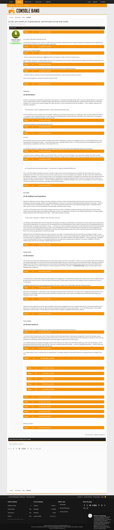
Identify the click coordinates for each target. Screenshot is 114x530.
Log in (30, 32)
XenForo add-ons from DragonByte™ (52, 526)
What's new (28, 2)
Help (102, 497)
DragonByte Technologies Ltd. (72, 526)
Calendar (48, 2)
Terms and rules (88, 497)
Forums (19, 2)
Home (11, 2)
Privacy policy (96, 497)
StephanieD (53, 516)
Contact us (80, 497)
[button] (14, 2)
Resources (38, 2)
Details (81, 526)
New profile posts (64, 508)
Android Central (13, 24)
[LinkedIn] (22, 448)
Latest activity (64, 511)
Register (36, 32)
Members (26, 5)
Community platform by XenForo (57, 525)
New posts (12, 5)
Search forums (19, 5)
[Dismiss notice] (111, 514)
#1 (103, 28)
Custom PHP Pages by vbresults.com (57, 528)
